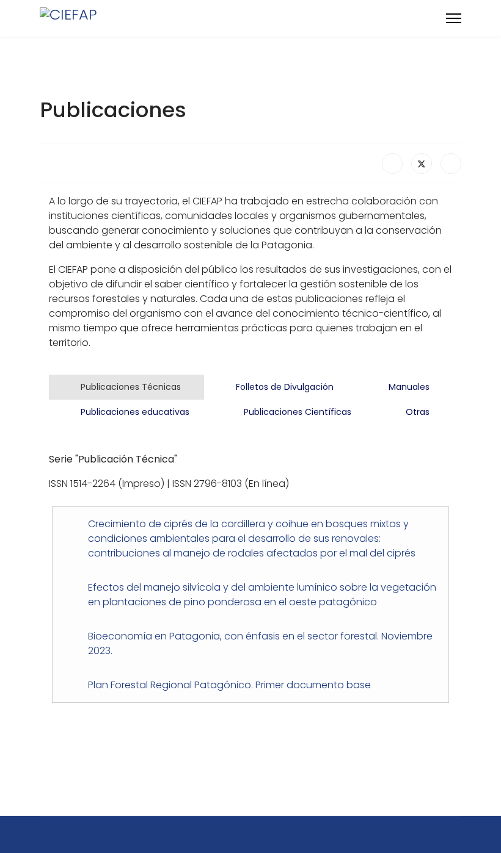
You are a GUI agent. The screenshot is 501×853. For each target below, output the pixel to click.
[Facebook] (392, 163)
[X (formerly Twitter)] (421, 163)
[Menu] (453, 18)
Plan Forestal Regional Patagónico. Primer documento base (229, 685)
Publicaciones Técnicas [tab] (129, 387)
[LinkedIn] (451, 163)
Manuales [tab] (408, 387)
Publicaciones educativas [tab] (133, 412)
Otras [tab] (416, 412)
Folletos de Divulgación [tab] (283, 387)
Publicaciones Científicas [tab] (296, 412)
